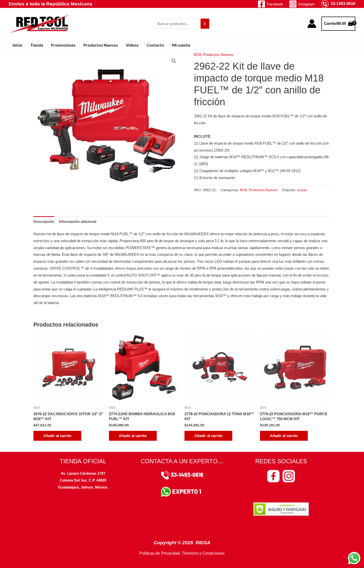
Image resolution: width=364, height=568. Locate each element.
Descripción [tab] (43, 221)
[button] (173, 60)
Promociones (63, 45)
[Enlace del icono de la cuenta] (311, 23)
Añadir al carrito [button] (57, 436)
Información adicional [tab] (77, 221)
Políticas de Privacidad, (160, 553)
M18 (197, 54)
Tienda (36, 45)
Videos (132, 45)
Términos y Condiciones (203, 553)
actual (302, 190)
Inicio (17, 45)
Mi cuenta (181, 45)
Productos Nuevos (100, 45)
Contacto (155, 45)
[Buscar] (205, 24)
